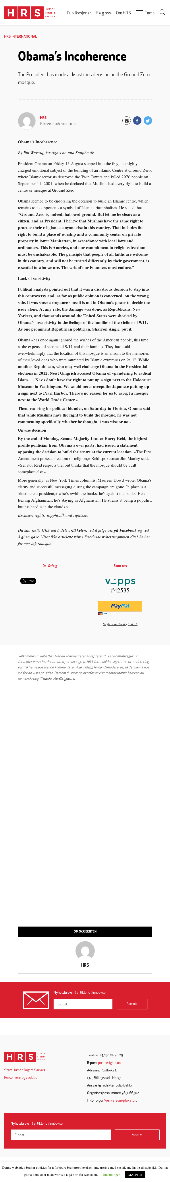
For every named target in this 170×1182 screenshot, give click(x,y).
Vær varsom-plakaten (120, 1100)
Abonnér (132, 1004)
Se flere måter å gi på (118, 623)
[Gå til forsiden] (25, 1057)
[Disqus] (85, 740)
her (147, 536)
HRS (43, 118)
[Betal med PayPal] (120, 606)
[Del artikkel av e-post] (126, 120)
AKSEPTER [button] (135, 1175)
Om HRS (123, 13)
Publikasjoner (79, 13)
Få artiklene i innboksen (80, 993)
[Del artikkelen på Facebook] (137, 120)
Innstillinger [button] (111, 1174)
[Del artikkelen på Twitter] (148, 120)
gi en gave (30, 537)
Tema (150, 13)
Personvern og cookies (20, 1078)
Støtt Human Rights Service (24, 1070)
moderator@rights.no (59, 679)
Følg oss (103, 13)
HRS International (20, 37)
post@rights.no (109, 1063)
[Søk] (163, 12)
